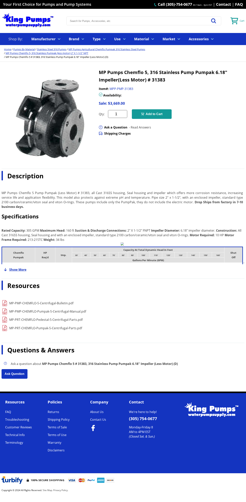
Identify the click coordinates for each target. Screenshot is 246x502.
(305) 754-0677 (143, 418)
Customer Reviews (18, 427)
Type (97, 39)
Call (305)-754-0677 (174, 4)
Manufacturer (43, 39)
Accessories (199, 39)
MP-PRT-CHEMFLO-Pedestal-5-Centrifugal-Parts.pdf (46, 320)
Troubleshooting (17, 419)
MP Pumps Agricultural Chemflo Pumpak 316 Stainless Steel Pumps (106, 49)
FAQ (239, 4)
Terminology (14, 442)
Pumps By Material (24, 49)
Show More (17, 269)
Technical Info (15, 435)
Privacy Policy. (60, 490)
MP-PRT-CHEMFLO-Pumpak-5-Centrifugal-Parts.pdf (45, 328)
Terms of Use (57, 435)
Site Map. (48, 490)
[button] (213, 21)
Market (169, 39)
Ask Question (14, 373)
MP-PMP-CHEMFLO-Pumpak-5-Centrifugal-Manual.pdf (47, 311)
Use (117, 39)
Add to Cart (154, 114)
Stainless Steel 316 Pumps (51, 49)
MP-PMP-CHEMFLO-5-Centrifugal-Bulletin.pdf (41, 303)
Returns (53, 412)
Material (141, 39)
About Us (97, 412)
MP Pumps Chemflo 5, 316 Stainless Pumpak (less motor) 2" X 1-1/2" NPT (47, 53)
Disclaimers (56, 450)
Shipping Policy (59, 419)
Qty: (102, 114)
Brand (74, 39)
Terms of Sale (57, 427)
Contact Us (98, 419)
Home (7, 49)
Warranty (54, 442)
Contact (223, 4)
